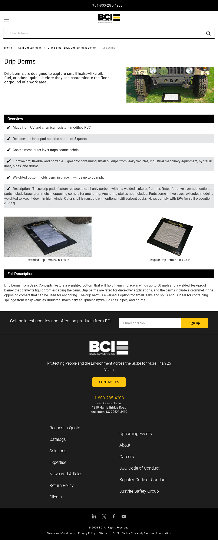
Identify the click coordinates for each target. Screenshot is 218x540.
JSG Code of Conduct (139, 468)
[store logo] (109, 18)
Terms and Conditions (61, 533)
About (124, 445)
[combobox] (109, 33)
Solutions (57, 450)
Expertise (57, 462)
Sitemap (104, 533)
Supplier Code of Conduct (142, 479)
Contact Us (109, 382)
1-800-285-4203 (110, 5)
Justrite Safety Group (139, 491)
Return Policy (61, 485)
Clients (55, 496)
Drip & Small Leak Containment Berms (72, 48)
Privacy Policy (87, 533)
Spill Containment (29, 48)
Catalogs (57, 439)
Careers (126, 456)
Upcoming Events (135, 433)
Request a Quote (64, 427)
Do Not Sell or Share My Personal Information (141, 533)
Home (8, 48)
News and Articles (65, 473)
